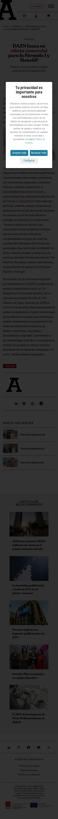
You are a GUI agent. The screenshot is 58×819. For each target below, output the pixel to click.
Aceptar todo (19, 152)
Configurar (29, 160)
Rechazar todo (38, 152)
